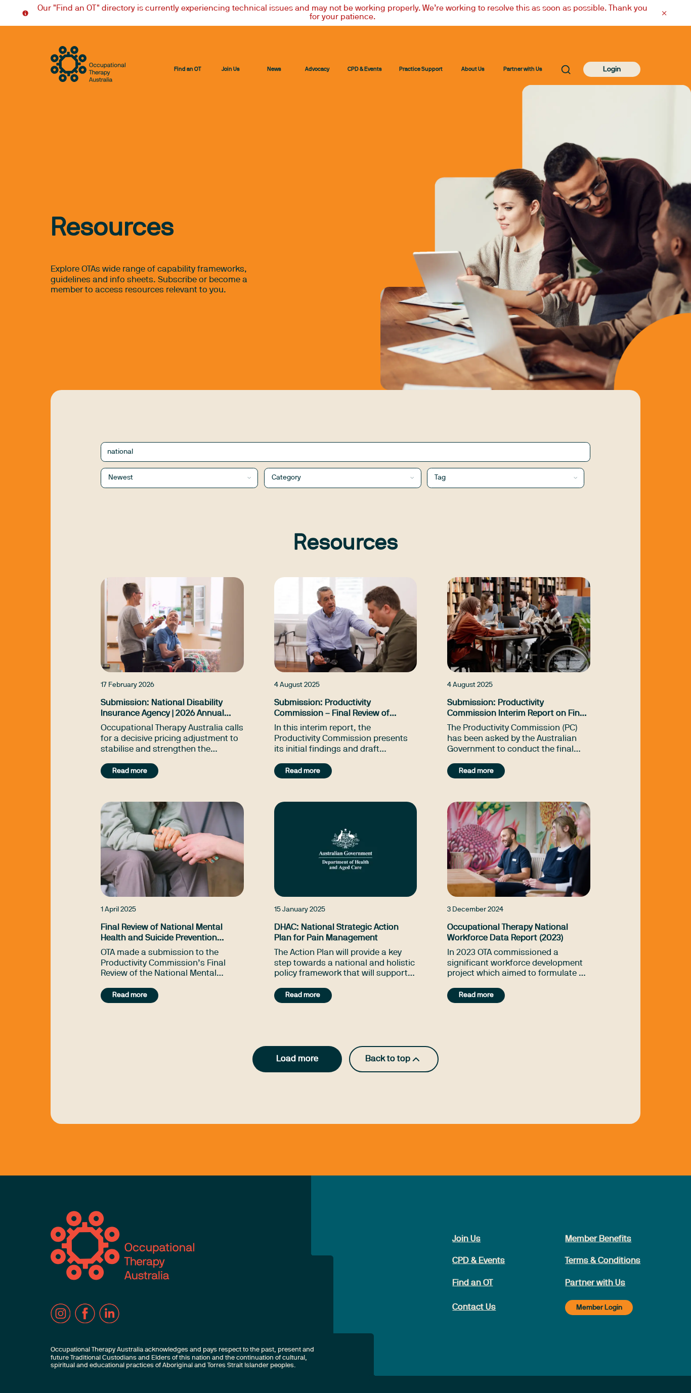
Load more (297, 1059)
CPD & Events (365, 69)
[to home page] (88, 64)
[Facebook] (85, 1313)
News (274, 69)
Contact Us (474, 1307)
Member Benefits (598, 1239)
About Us (473, 69)
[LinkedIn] (109, 1313)
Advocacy (317, 69)
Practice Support (421, 69)
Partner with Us (522, 69)
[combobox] (179, 478)
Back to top (387, 1059)
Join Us (231, 69)
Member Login (599, 1307)
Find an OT (187, 69)
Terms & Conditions (602, 1261)
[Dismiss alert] (664, 13)
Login (612, 69)
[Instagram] (61, 1313)
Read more (129, 771)
